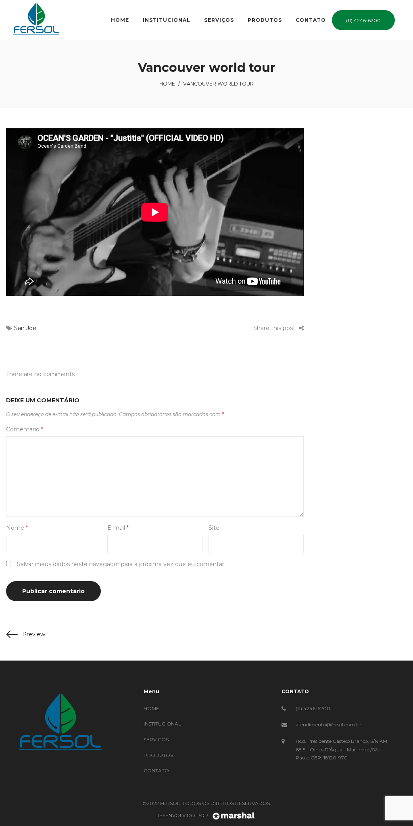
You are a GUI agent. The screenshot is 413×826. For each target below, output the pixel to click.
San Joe (25, 328)
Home (167, 84)
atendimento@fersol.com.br (328, 724)
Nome (17, 527)
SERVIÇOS (156, 739)
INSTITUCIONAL (162, 724)
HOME (151, 708)
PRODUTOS (158, 755)
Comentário (24, 429)
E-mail (118, 527)
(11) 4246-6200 (313, 708)
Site (214, 527)
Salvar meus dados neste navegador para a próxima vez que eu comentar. (121, 564)
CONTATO (156, 770)
